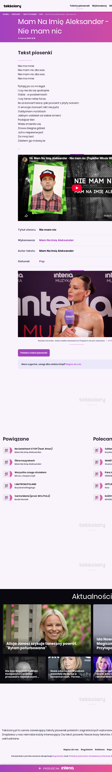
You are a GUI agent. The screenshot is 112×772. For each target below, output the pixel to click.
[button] (80, 5)
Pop (41, 14)
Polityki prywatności (78, 756)
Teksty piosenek (30, 14)
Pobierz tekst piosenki (33, 352)
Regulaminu (58, 756)
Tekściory (16, 14)
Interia (6, 14)
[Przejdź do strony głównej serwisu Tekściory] (12, 5)
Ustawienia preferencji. (100, 756)
